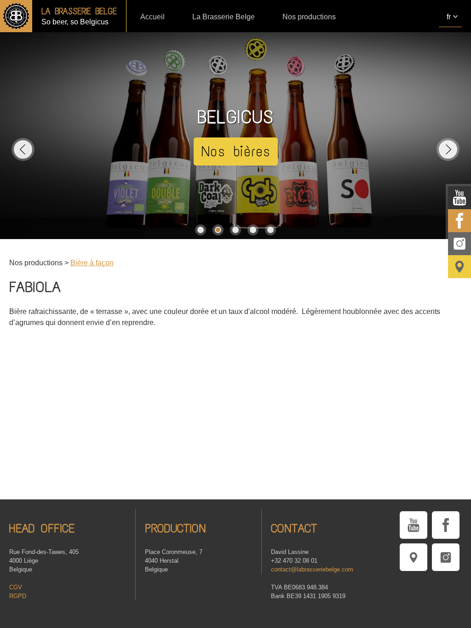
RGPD (17, 596)
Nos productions (309, 17)
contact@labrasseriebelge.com (312, 569)
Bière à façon (92, 263)
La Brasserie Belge (223, 17)
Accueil (152, 17)
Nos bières (235, 151)
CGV (15, 587)
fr (449, 17)
